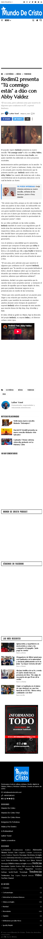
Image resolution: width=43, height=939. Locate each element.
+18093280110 (9, 795)
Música (18, 74)
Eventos (38, 858)
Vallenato (31, 875)
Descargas (23, 855)
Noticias (37, 863)
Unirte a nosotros (8, 840)
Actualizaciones (18, 850)
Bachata (10, 852)
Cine (16, 852)
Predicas (18, 866)
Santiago (4, 872)
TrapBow (17, 875)
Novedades (5, 866)
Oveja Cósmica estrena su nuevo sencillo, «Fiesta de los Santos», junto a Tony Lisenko (28, 192)
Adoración (37, 850)
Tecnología (23, 872)
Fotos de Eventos (12, 860)
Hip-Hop (22, 860)
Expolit (3, 860)
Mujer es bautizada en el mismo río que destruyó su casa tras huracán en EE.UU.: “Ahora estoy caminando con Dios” (28, 689)
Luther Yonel (6, 836)
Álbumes (4, 852)
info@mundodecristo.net (12, 792)
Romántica (38, 869)
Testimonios (5, 875)
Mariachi (39, 860)
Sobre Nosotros (6, 2)
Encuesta (4, 858)
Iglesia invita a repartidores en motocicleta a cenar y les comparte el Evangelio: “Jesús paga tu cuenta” (27, 647)
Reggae (21, 869)
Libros (33, 860)
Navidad (29, 863)
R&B (23, 866)
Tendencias (27, 74)
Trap (12, 875)
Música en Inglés (21, 864)
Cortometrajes (37, 852)
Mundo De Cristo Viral (10, 813)
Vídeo (4, 394)
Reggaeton (29, 869)
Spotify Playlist (13, 872)
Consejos (29, 852)
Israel (28, 860)
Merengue (4, 864)
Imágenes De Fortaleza (10, 822)
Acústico (28, 850)
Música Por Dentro (8, 826)
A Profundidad (7, 831)
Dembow (9, 855)
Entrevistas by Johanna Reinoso (25, 858)
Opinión (12, 866)
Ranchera (28, 866)
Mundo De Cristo (8, 808)
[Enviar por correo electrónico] (27, 119)
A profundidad (6, 850)
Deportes (16, 855)
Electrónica (9, 74)
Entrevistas (11, 858)
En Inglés (39, 855)
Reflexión (38, 866)
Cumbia (3, 855)
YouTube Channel (7, 878)
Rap (33, 866)
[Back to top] (37, 934)
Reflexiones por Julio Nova (8, 869)
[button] (7, 2)
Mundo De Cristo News (10, 817)
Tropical (24, 875)
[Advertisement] (21, 44)
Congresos (22, 852)
